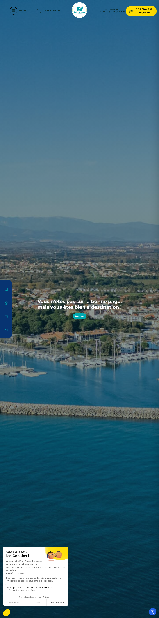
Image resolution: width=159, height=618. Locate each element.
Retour (79, 316)
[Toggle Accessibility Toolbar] (153, 612)
